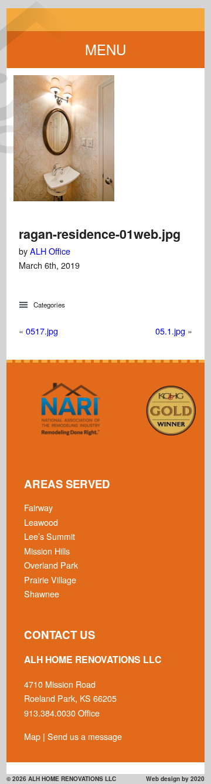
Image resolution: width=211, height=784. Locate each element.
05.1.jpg (170, 331)
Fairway (38, 507)
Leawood (41, 522)
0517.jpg (42, 331)
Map (32, 736)
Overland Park (51, 565)
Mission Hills (47, 551)
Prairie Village (50, 579)
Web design (163, 779)
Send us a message (84, 736)
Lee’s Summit (49, 536)
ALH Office (50, 251)
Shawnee (41, 593)
